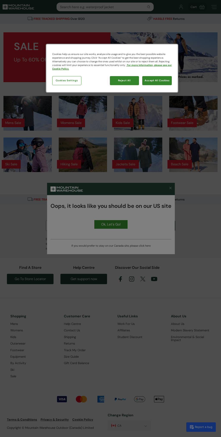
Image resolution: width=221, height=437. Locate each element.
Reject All (124, 80)
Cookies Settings (67, 80)
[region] (112, 68)
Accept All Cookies (157, 80)
